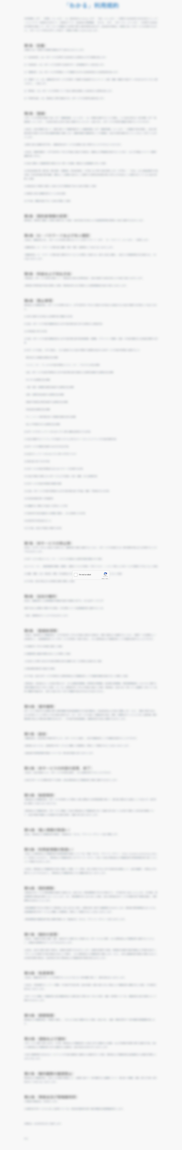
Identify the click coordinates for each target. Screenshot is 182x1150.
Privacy (103, 578)
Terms (106, 578)
